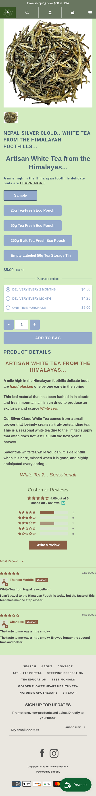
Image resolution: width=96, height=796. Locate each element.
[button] (27, 512)
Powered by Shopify (48, 771)
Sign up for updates (48, 705)
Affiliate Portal (27, 673)
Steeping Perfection (65, 673)
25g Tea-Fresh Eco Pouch (32, 210)
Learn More (32, 183)
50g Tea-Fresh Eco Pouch (32, 225)
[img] (9, 573)
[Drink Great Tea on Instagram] (54, 753)
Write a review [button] (48, 545)
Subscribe (73, 727)
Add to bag (48, 338)
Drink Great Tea (59, 766)
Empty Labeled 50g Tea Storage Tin (41, 255)
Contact (65, 666)
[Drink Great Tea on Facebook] (42, 753)
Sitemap (70, 692)
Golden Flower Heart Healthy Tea (48, 686)
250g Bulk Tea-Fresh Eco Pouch (38, 240)
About (46, 666)
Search (29, 666)
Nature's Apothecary (39, 692)
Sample (20, 195)
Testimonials (63, 679)
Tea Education (33, 679)
